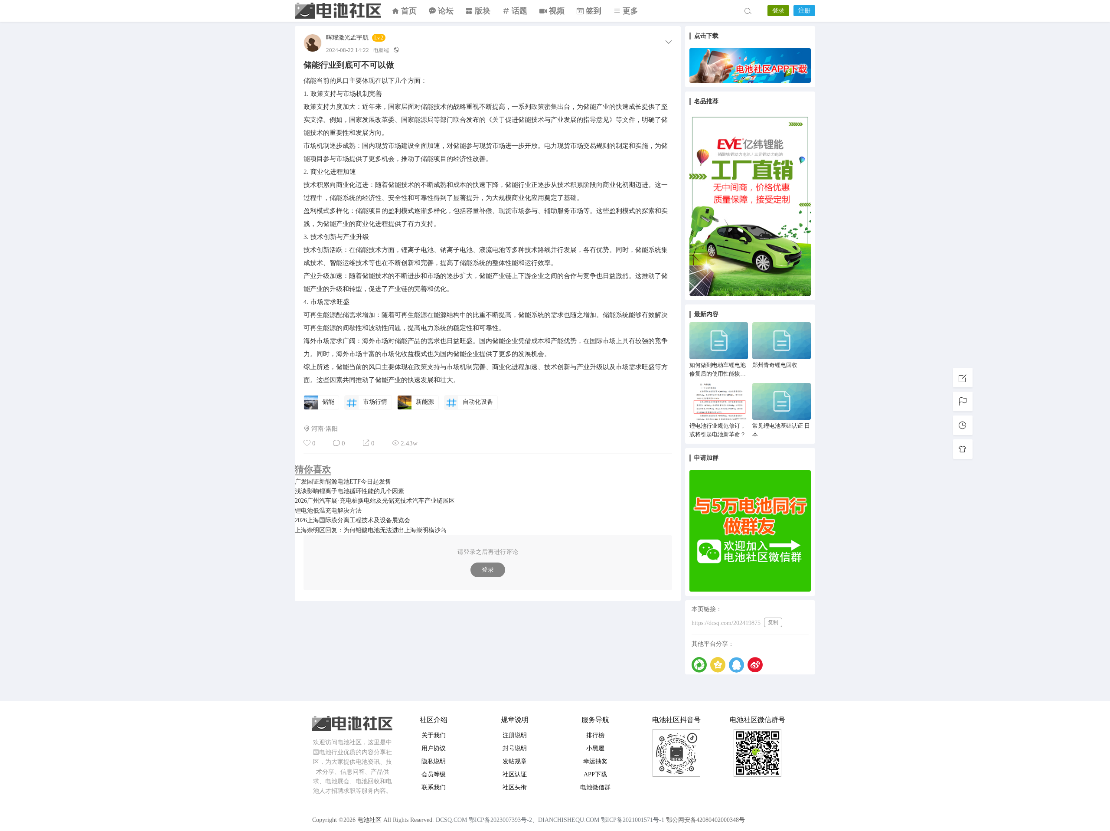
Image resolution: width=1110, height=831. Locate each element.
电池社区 (338, 11)
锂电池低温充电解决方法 (328, 510)
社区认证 (515, 774)
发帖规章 (515, 761)
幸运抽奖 (595, 761)
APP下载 (595, 774)
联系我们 (433, 787)
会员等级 (433, 774)
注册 (804, 10)
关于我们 (433, 735)
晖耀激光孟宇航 (347, 38)
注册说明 (515, 735)
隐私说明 (433, 761)
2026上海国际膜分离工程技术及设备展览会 (352, 520)
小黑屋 (595, 748)
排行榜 (595, 735)
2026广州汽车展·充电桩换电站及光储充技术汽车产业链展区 (375, 500)
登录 (778, 10)
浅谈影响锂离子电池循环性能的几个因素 (349, 491)
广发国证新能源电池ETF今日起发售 (343, 481)
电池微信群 (595, 787)
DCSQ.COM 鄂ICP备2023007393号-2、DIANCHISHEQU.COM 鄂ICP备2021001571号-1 (550, 820)
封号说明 (515, 748)
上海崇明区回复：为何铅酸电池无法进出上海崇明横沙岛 (371, 530)
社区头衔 (515, 787)
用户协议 (433, 748)
